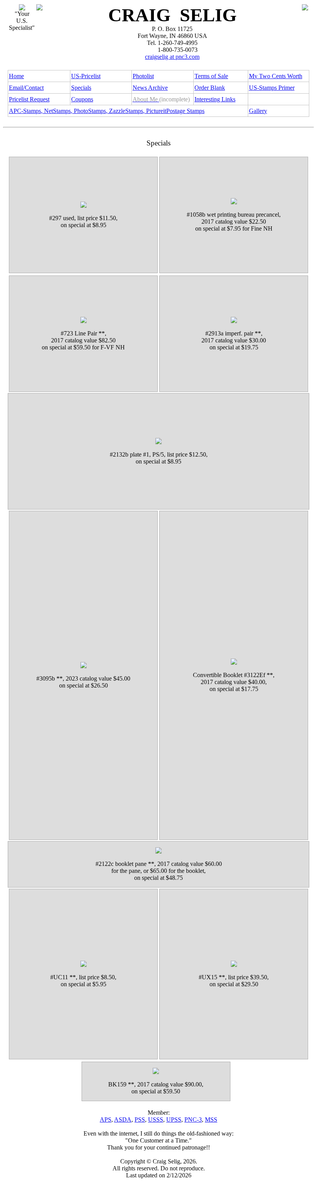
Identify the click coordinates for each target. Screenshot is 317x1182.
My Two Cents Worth (275, 76)
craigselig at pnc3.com (172, 56)
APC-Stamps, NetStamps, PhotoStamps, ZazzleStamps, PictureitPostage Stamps (107, 111)
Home (16, 76)
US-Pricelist (86, 76)
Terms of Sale (211, 76)
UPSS (173, 1119)
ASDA (122, 1119)
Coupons (82, 99)
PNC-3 (193, 1119)
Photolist (143, 76)
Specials (81, 87)
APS (105, 1119)
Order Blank (209, 87)
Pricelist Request (29, 99)
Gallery (258, 111)
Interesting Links (214, 99)
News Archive (150, 87)
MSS (211, 1119)
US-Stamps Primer (272, 87)
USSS (155, 1119)
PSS (140, 1119)
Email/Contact (26, 87)
